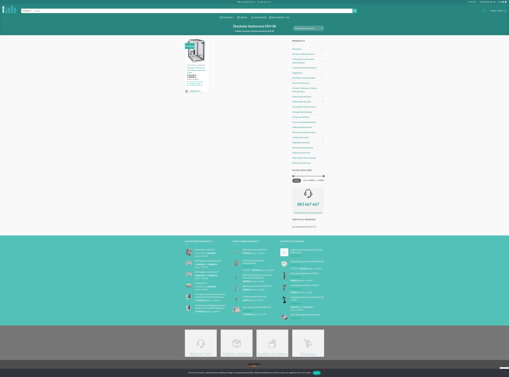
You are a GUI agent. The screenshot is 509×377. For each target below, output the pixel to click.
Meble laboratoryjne (301, 101)
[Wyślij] (354, 11)
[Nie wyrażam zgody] (505, 374)
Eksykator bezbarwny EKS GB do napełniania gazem (196, 70)
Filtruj (296, 180)
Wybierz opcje (194, 83)
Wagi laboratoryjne (301, 142)
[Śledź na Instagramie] (500, 2)
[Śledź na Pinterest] (503, 2)
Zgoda (316, 373)
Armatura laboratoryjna (303, 54)
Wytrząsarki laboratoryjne (304, 157)
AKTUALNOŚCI (261, 17)
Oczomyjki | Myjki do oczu (304, 106)
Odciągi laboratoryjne (302, 112)
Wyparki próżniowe (301, 152)
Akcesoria (296, 49)
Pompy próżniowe (300, 117)
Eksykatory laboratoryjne (303, 77)
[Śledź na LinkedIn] (505, 2)
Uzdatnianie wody (300, 137)
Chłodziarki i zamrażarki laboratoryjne (303, 61)
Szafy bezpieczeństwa (302, 127)
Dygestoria (297, 72)
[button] (483, 11)
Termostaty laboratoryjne (303, 132)
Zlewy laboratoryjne (301, 163)
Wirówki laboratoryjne (302, 147)
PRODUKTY (228, 17)
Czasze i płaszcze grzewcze (304, 67)
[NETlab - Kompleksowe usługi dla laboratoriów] (9, 9)
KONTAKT (472, 2)
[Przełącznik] (322, 48)
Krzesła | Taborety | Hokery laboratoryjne (304, 90)
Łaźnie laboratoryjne (301, 96)
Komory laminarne (300, 83)
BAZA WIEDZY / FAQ (280, 17)
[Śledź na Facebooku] (498, 2)
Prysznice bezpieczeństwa (304, 122)
